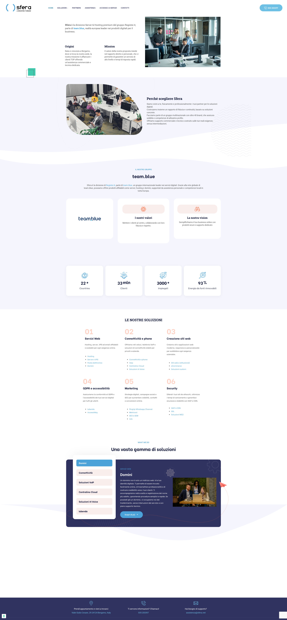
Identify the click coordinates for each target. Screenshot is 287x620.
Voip (131, 362)
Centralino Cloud (136, 365)
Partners (76, 7)
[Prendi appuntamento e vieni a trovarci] (91, 603)
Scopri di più (130, 505)
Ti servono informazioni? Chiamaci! (143, 609)
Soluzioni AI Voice (136, 369)
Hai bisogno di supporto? (196, 609)
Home (50, 7)
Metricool (133, 412)
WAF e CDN (176, 408)
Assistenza (90, 7)
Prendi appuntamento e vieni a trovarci (91, 609)
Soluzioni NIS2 (177, 414)
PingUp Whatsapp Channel (140, 409)
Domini (90, 365)
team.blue (79, 28)
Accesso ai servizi (108, 7)
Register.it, (110, 185)
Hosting (90, 356)
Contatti (125, 7)
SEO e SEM (133, 415)
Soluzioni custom (178, 369)
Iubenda (91, 409)
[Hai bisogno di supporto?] (196, 603)
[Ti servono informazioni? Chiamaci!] (143, 603)
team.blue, (128, 185)
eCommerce (176, 365)
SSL (172, 411)
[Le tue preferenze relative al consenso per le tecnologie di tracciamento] (4, 616)
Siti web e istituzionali (180, 362)
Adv (131, 418)
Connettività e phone (138, 359)
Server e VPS (92, 359)
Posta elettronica (94, 362)
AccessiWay (92, 412)
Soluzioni (62, 7)
